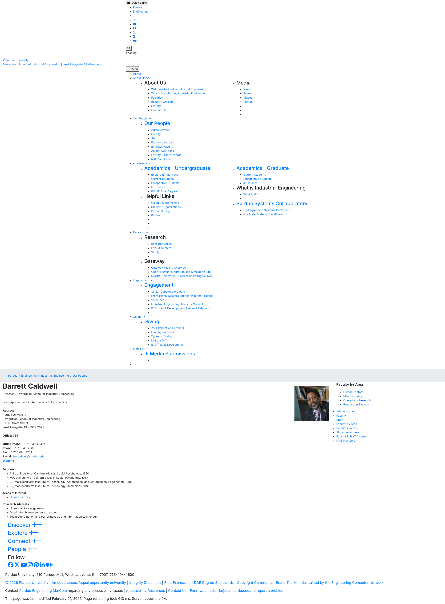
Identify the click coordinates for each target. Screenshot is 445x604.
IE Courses (158, 187)
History (156, 106)
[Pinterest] (36, 565)
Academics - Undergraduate (177, 168)
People (17, 549)
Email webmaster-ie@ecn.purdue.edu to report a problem (237, 591)
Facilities (157, 97)
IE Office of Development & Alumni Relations (180, 308)
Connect (20, 541)
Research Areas (161, 243)
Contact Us (158, 110)
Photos (248, 101)
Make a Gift (159, 340)
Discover (20, 524)
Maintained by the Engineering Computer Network (342, 583)
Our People (140, 118)
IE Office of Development (168, 344)
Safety (155, 252)
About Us (139, 78)
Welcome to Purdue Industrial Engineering (178, 89)
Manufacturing (352, 396)
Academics (140, 163)
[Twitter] (134, 32)
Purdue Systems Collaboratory (272, 203)
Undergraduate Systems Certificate (266, 210)
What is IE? (250, 194)
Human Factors (20, 497)
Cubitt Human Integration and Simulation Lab (181, 271)
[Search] (129, 48)
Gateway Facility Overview (168, 267)
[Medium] (134, 40)
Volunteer (157, 300)
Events (247, 93)
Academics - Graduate (262, 168)
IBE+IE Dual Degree (164, 191)
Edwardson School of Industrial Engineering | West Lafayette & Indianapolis (52, 64)
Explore (18, 532)
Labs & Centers (161, 248)
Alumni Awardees (162, 150)
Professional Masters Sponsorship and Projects (182, 295)
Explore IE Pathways (164, 174)
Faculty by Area (161, 142)
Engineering (140, 11)
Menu (134, 69)
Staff (154, 138)
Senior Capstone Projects (168, 291)
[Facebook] (134, 28)
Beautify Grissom (162, 101)
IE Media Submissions (169, 354)
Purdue (137, 7)
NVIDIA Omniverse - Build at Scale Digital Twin (182, 276)
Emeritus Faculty (162, 146)
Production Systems (356, 404)
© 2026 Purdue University (26, 583)
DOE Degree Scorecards (214, 583)
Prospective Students (165, 183)
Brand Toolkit (286, 583)
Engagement (141, 280)
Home (137, 73)
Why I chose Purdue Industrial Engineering (179, 93)
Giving (137, 316)
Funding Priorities (162, 332)
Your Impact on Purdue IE (168, 328)
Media (137, 349)
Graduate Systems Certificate (262, 214)
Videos (247, 97)
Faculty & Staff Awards (166, 155)
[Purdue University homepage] (16, 60)
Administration (160, 130)
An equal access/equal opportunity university (89, 583)
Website (8, 460)
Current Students (162, 178)
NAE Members (160, 159)
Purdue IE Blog (161, 211)
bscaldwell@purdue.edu (28, 456)
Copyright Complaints (255, 583)
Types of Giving (161, 336)
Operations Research (357, 400)
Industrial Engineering (55, 375)
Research (139, 232)
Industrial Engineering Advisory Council (177, 304)
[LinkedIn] (134, 36)
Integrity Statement (145, 583)
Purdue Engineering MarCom (43, 591)
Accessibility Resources (145, 591)
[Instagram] (134, 20)
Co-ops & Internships (165, 202)
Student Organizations (166, 207)
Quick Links (138, 2)
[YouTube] (134, 24)
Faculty (156, 134)
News (247, 89)
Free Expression (177, 583)
